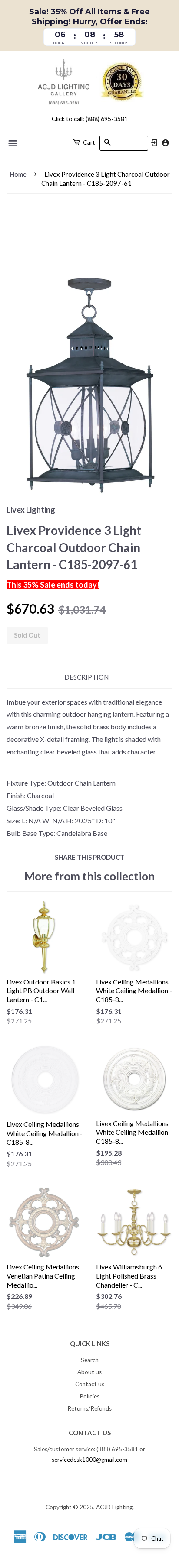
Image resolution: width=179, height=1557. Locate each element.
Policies (89, 1396)
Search (90, 1359)
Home (18, 174)
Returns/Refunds (89, 1408)
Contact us (89, 1384)
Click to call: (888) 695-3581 (90, 119)
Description (86, 677)
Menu (13, 143)
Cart (88, 142)
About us (89, 1372)
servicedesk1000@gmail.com (89, 1459)
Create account (165, 142)
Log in (154, 143)
